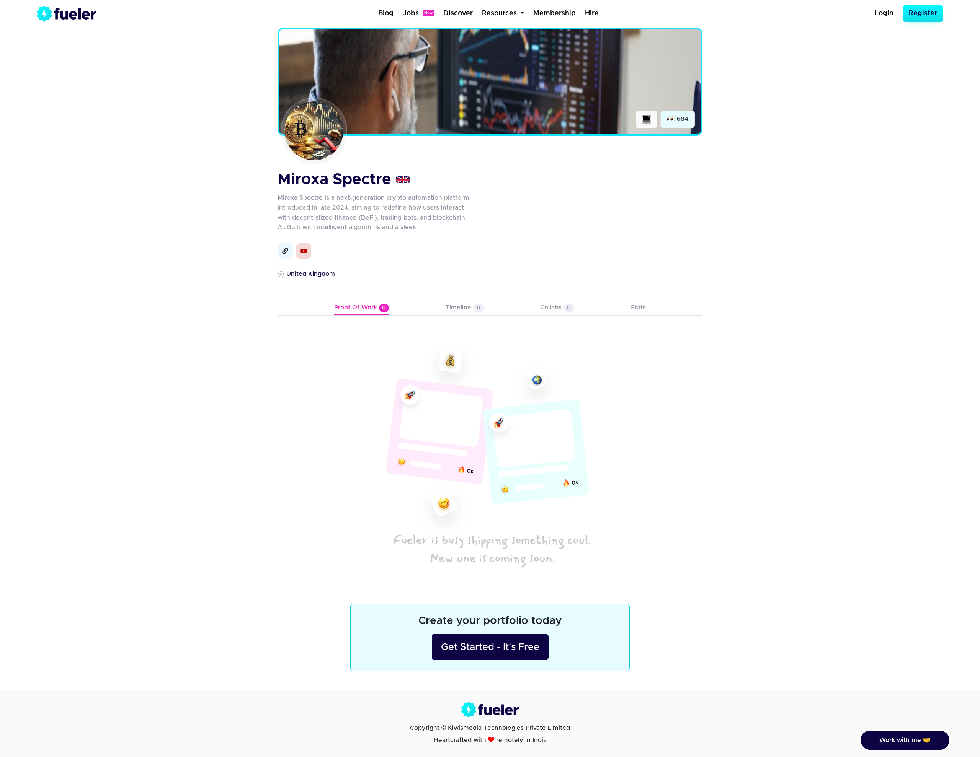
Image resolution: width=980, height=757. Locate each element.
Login (884, 13)
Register (923, 13)
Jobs (418, 13)
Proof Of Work (360, 307)
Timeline (463, 307)
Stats (638, 307)
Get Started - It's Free (490, 647)
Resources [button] (500, 13)
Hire (592, 13)
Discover (458, 13)
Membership (554, 13)
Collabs (555, 307)
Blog (386, 13)
